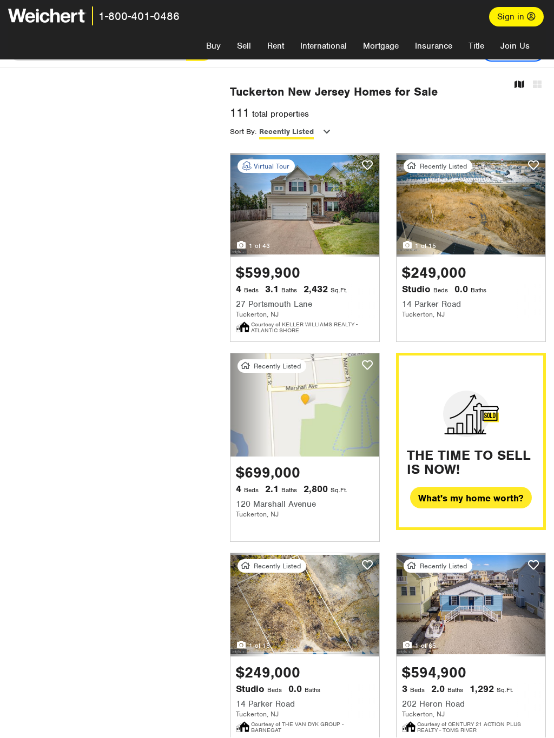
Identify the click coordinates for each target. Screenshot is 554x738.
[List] (537, 85)
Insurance (433, 46)
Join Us (515, 46)
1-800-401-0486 (139, 16)
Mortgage (381, 46)
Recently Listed (286, 131)
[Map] (519, 85)
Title (476, 46)
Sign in (512, 16)
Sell (244, 46)
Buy (213, 46)
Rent (275, 46)
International (323, 46)
